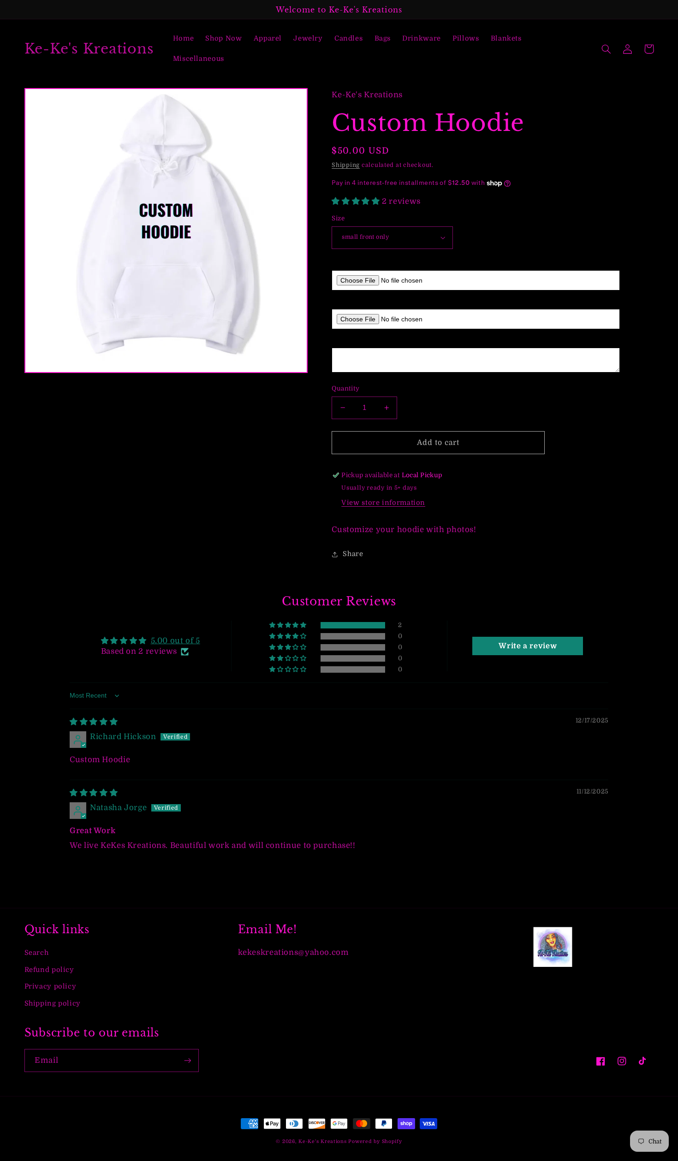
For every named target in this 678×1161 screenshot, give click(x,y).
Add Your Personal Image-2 (378, 302)
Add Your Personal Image (375, 263)
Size (338, 218)
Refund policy (49, 970)
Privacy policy (50, 986)
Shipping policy (52, 1003)
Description (351, 340)
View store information (383, 503)
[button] (606, 48)
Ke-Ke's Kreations (322, 1141)
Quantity (345, 388)
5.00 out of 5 (175, 640)
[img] (94, 721)
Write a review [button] (528, 646)
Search (36, 953)
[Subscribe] (187, 1060)
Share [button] (353, 554)
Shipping (346, 165)
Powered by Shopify (375, 1141)
